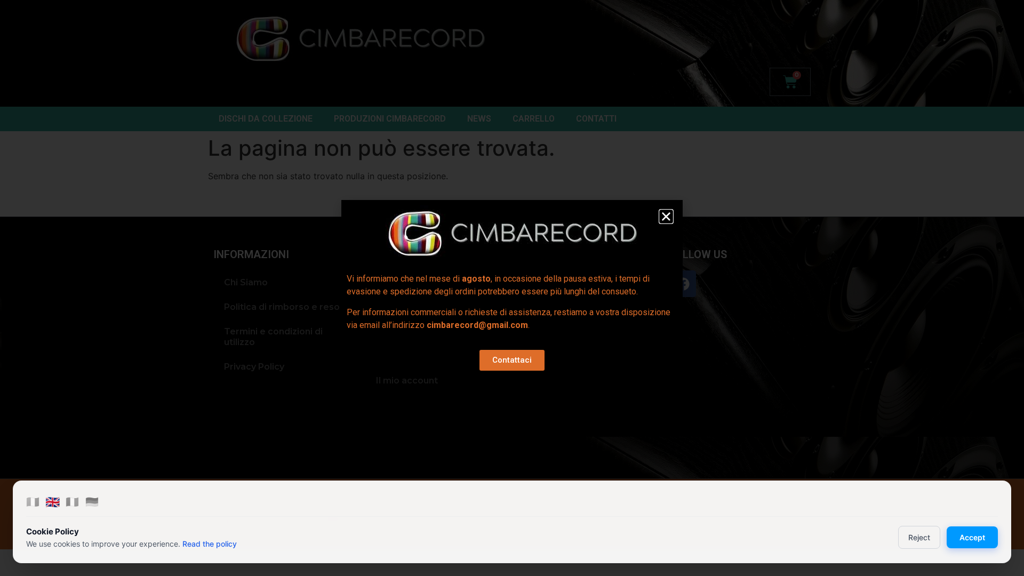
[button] (666, 216)
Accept (972, 537)
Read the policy (209, 543)
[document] (512, 288)
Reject (919, 537)
